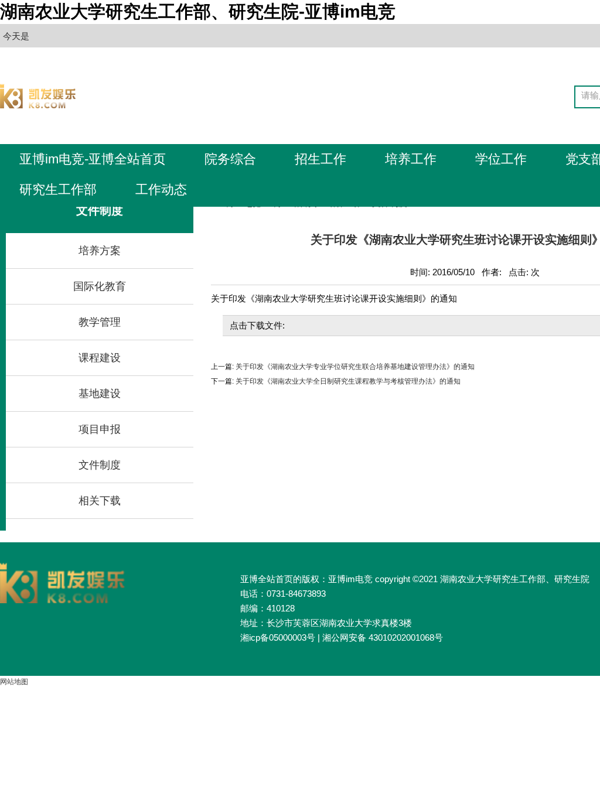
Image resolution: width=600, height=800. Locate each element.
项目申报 (100, 429)
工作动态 (161, 189)
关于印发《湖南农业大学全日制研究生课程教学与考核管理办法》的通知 (347, 381)
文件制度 (100, 465)
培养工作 (411, 159)
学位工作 (501, 159)
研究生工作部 (58, 189)
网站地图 (14, 682)
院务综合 (230, 159)
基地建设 (100, 393)
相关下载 (100, 501)
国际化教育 (99, 286)
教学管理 (100, 322)
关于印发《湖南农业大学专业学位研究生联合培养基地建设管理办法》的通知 (354, 367)
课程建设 (100, 358)
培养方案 (100, 251)
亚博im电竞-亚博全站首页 (92, 159)
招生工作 (320, 159)
